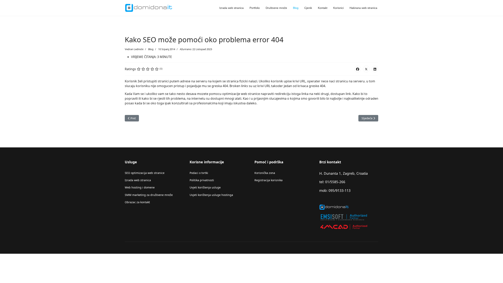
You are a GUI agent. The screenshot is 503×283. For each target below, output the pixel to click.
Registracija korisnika (268, 180)
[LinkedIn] (375, 69)
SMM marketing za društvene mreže (149, 195)
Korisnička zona (264, 173)
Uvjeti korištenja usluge (205, 187)
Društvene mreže (276, 7)
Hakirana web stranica (363, 7)
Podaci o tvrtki (199, 173)
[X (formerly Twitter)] (366, 69)
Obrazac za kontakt (137, 202)
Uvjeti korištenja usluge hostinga (211, 195)
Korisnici (338, 7)
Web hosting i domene (140, 187)
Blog (295, 7)
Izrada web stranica (231, 7)
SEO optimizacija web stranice (144, 173)
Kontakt (322, 7)
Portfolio (255, 7)
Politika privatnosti (202, 180)
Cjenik (308, 7)
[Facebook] (357, 69)
